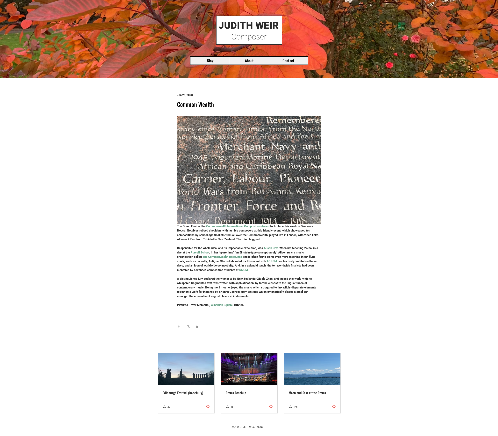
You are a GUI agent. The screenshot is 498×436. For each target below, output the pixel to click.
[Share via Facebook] (179, 326)
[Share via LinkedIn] (198, 326)
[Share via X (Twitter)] (188, 326)
